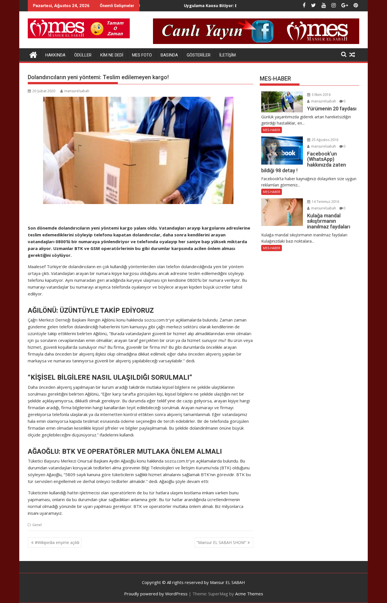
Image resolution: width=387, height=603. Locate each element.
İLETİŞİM (227, 55)
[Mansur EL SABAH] (33, 54)
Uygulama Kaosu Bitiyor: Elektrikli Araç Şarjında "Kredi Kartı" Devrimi (233, 5)
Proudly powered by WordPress (156, 593)
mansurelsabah (76, 91)
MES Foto (142, 55)
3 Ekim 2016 (321, 94)
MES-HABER (271, 130)
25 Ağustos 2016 (324, 139)
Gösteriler (198, 55)
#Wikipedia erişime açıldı (57, 542)
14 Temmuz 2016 (325, 201)
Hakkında (55, 55)
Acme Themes (249, 593)
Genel (37, 524)
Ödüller (83, 55)
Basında (169, 55)
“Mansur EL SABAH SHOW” (221, 542)
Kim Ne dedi (111, 55)
